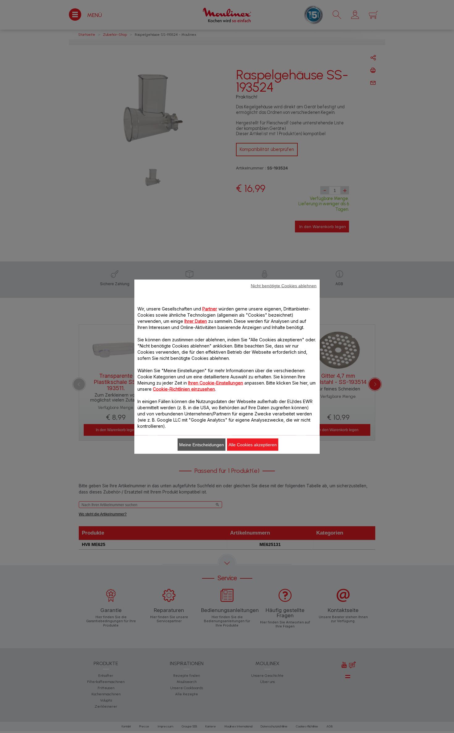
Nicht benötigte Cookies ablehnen (284, 285)
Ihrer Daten (195, 320)
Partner (209, 308)
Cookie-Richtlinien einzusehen (184, 388)
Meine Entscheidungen (201, 444)
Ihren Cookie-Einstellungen (215, 382)
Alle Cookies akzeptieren (253, 444)
